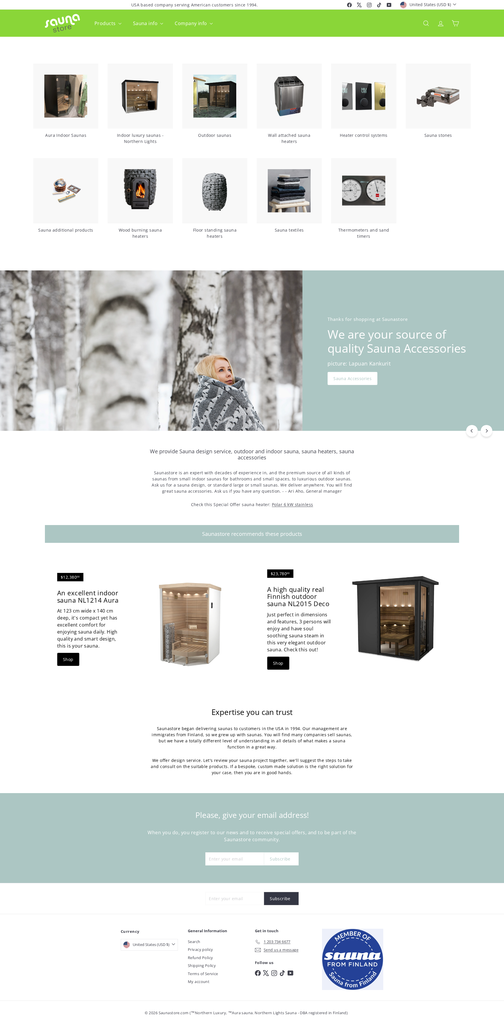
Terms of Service (203, 973)
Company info (191, 23)
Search (194, 941)
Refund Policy (200, 957)
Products (105, 23)
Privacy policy (200, 949)
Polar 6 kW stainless (292, 504)
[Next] (486, 431)
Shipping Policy (202, 965)
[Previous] (472, 431)
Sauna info (146, 23)
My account (198, 981)
